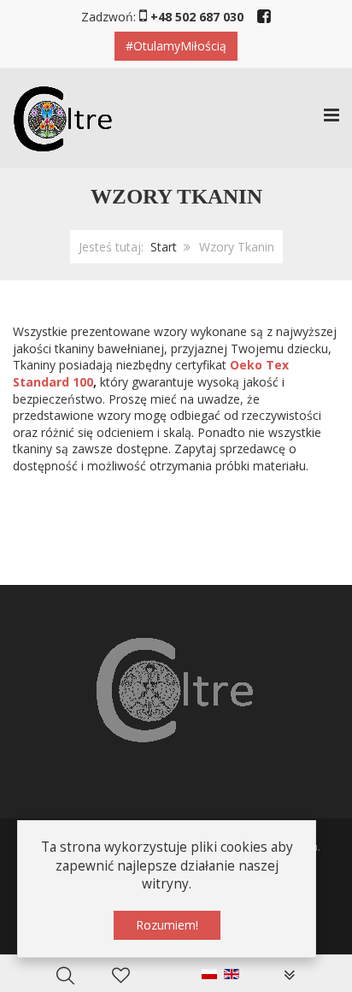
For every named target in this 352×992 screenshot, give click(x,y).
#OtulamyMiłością (176, 46)
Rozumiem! (167, 925)
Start (163, 247)
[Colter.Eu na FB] (264, 15)
